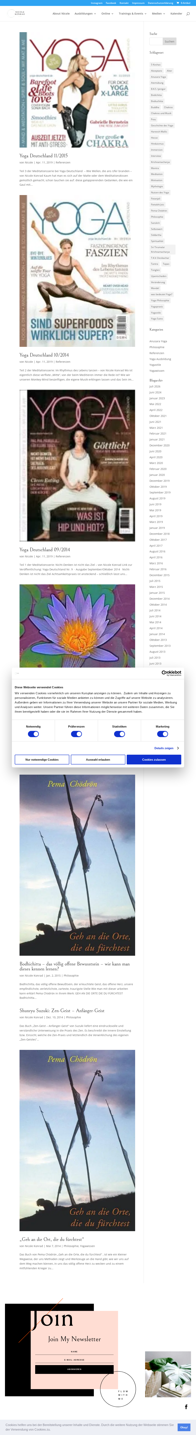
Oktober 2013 (158, 640)
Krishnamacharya (160, 162)
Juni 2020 (155, 451)
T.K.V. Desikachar (160, 258)
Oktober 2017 (158, 539)
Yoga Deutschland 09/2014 (45, 550)
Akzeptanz (156, 70)
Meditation (157, 174)
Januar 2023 (157, 398)
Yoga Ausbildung (160, 359)
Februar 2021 (158, 433)
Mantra (155, 168)
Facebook (111, 3)
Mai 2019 (155, 510)
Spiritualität (157, 241)
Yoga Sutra (157, 318)
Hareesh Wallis (159, 131)
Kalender (176, 13)
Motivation (156, 180)
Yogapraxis (157, 306)
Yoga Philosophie (160, 300)
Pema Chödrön (159, 210)
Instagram (96, 3)
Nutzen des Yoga (160, 192)
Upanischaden (158, 276)
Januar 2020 (157, 475)
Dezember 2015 (159, 575)
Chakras (168, 107)
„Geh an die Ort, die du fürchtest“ (52, 1239)
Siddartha (156, 235)
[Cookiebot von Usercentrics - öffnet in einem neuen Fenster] (164, 673)
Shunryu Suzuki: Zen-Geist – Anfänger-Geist (62, 1011)
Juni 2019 (155, 504)
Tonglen (155, 270)
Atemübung (157, 82)
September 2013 (160, 646)
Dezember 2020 (159, 445)
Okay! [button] (184, 1427)
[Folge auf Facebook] (185, 1406)
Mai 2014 (155, 622)
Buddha (155, 107)
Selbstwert (156, 229)
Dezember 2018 (159, 534)
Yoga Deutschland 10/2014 (44, 355)
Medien (157, 13)
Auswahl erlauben (98, 759)
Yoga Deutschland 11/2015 (44, 156)
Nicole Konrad (34, 975)
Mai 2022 (155, 404)
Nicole (29, 162)
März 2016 (156, 563)
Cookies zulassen (154, 759)
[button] (51, 1430)
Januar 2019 (157, 528)
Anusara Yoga (158, 76)
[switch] (76, 734)
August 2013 (157, 651)
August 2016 (157, 551)
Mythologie (157, 186)
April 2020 (156, 457)
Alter (169, 70)
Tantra (154, 263)
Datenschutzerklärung (160, 3)
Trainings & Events (131, 13)
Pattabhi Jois (157, 204)
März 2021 (156, 428)
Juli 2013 (154, 657)
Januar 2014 (157, 634)
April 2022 (156, 410)
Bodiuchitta (157, 101)
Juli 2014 (154, 610)
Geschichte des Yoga (162, 125)
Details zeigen (163, 748)
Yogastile (156, 312)
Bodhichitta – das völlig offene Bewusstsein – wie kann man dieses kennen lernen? (75, 966)
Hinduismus (157, 143)
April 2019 (156, 516)
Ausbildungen (84, 13)
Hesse (154, 137)
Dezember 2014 (159, 598)
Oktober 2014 (158, 604)
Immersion (157, 149)
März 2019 (156, 522)
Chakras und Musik (161, 113)
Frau (153, 119)
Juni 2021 (155, 422)
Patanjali (155, 198)
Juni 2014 (155, 616)
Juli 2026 (154, 386)
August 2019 (157, 498)
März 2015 (156, 587)
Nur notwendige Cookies (42, 759)
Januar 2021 (157, 439)
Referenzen (63, 162)
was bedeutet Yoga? (161, 294)
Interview (156, 156)
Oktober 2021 (158, 416)
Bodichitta (156, 95)
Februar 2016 (158, 569)
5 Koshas (156, 64)
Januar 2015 (157, 593)
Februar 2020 (158, 469)
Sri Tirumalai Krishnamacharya (160, 249)
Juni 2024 (155, 392)
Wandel (155, 288)
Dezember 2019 (159, 481)
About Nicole (61, 13)
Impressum (138, 3)
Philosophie (71, 975)
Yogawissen (87, 1246)
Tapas (166, 263)
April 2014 (156, 628)
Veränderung (158, 282)
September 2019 (160, 492)
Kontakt (124, 3)
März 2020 (156, 463)
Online (105, 13)
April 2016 (156, 557)
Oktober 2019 (158, 486)
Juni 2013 (155, 663)
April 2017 (156, 545)
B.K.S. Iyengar (158, 89)
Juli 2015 (154, 581)
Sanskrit (155, 223)
